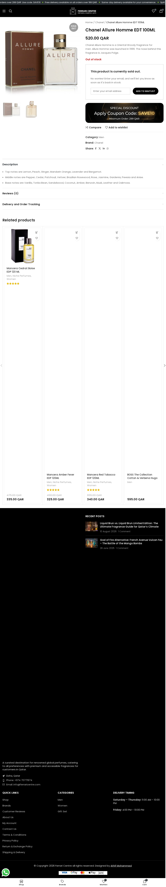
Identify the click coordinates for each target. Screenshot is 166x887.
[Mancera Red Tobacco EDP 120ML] (103, 349)
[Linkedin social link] (104, 148)
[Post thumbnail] (91, 527)
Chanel (99, 22)
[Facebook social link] (96, 148)
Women (11, 279)
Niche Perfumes (22, 275)
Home (89, 22)
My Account (9, 823)
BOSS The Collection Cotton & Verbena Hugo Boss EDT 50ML (142, 478)
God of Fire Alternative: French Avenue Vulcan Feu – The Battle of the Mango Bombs (131, 541)
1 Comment (124, 531)
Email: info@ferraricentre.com (23, 784)
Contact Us (9, 829)
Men (101, 137)
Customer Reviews (13, 811)
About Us (7, 817)
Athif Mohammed (121, 865)
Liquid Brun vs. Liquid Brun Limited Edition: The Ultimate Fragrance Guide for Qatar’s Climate (129, 525)
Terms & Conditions (14, 834)
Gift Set (62, 811)
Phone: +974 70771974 (19, 780)
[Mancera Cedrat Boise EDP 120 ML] (22, 246)
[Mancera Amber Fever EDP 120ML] (62, 349)
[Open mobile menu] (4, 11)
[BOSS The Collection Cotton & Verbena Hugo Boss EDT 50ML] (143, 349)
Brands (6, 805)
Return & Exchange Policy (17, 846)
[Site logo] (83, 10)
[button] (5, 59)
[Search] (10, 11)
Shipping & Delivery (13, 852)
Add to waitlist (145, 91)
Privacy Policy (10, 840)
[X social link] (100, 148)
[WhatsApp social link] (108, 148)
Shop (5, 799)
